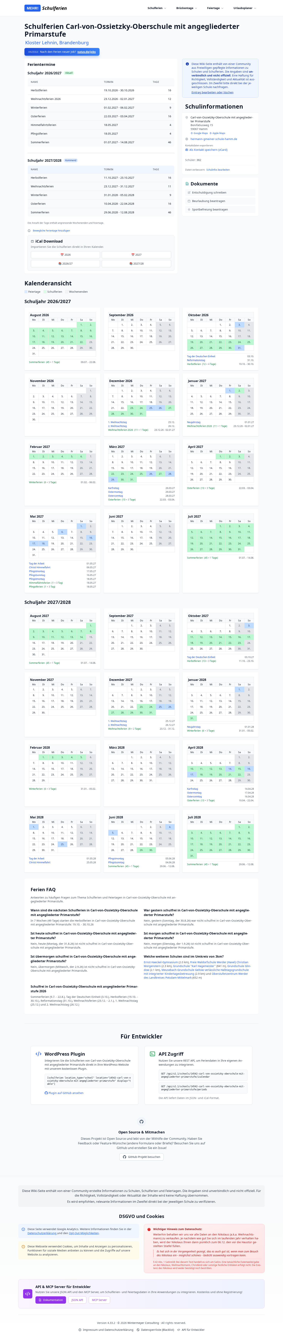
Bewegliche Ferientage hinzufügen (51, 230)
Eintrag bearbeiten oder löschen (213, 92)
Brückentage (184, 8)
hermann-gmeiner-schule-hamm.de (214, 139)
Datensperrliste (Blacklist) (157, 1330)
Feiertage (213, 8)
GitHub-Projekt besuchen (144, 1157)
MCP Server (99, 1300)
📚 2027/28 (136, 263)
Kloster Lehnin (41, 42)
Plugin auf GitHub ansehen (66, 1093)
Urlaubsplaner (243, 8)
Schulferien (155, 8)
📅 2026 (65, 254)
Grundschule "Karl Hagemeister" (194, 966)
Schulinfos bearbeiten (218, 169)
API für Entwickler (193, 1330)
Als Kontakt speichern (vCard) (208, 150)
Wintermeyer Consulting (143, 1323)
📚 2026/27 (65, 263)
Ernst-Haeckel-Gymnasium (161, 962)
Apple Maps (219, 133)
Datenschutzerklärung (42, 1233)
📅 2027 (136, 254)
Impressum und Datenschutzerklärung (108, 1330)
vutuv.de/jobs (86, 52)
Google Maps (201, 133)
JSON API (77, 1300)
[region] (101, 147)
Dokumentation (53, 1300)
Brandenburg (74, 42)
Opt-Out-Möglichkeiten (84, 1233)
